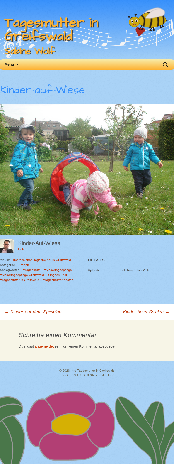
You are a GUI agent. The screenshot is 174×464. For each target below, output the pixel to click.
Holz (21, 249)
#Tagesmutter (57, 275)
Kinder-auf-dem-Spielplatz (34, 311)
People (25, 265)
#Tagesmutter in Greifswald (19, 280)
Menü (9, 64)
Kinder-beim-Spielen (146, 311)
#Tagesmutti (31, 270)
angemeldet (44, 346)
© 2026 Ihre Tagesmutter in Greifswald (87, 370)
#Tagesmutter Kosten (58, 280)
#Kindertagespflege (58, 270)
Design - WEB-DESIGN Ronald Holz (87, 375)
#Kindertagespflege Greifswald (22, 275)
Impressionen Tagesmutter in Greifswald (42, 260)
